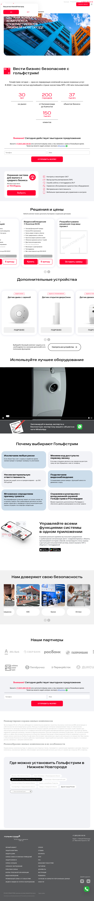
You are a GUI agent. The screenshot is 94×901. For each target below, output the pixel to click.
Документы (42, 869)
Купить (48, 261)
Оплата (40, 847)
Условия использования (28, 895)
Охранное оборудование (14, 866)
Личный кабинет (11, 847)
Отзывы (41, 850)
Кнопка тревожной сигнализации (17, 872)
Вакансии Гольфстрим (46, 863)
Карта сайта (42, 893)
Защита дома (10, 853)
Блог (39, 857)
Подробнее (19, 330)
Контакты (41, 853)
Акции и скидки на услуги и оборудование (20, 882)
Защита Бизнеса (11, 860)
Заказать (20, 262)
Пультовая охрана (12, 869)
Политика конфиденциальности (12, 895)
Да (11, 12)
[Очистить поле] (30, 791)
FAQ (39, 860)
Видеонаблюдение (12, 875)
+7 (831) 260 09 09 (87, 2)
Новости (41, 882)
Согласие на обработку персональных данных (54, 878)
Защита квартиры (12, 850)
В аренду (63, 261)
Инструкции (42, 872)
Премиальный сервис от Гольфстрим (18, 878)
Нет (28, 12)
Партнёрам (66, 1)
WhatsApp (62, 146)
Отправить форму (47, 159)
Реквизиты (41, 875)
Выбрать (21, 193)
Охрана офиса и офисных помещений (19, 857)
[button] (45, 271)
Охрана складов (11, 863)
